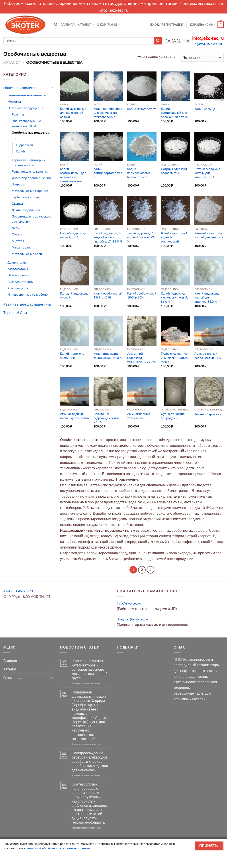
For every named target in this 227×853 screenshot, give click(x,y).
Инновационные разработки (28, 294)
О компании (107, 24)
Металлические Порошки (30, 191)
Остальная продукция (23, 108)
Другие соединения (26, 210)
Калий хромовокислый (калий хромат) (138, 173)
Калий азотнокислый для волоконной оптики (174, 113)
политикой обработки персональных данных (58, 848)
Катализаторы (18, 269)
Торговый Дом (15, 312)
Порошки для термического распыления (31, 218)
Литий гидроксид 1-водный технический (174, 237)
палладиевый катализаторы (197, 665)
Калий (20, 151)
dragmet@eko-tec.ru (132, 619)
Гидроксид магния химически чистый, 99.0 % (174, 358)
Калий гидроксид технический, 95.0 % (108, 356)
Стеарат (18, 234)
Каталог (84, 24)
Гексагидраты (21, 247)
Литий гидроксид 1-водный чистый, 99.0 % (141, 237)
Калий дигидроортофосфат (108, 173)
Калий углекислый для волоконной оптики (73, 113)
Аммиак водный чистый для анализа (74, 416)
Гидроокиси (24, 145)
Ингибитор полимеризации (31, 178)
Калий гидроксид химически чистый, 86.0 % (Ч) (174, 297)
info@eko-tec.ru (114, 10)
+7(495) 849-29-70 (18, 591)
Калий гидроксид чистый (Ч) (72, 356)
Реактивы (18, 114)
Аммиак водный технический (138, 416)
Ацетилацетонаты (20, 281)
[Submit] (158, 41)
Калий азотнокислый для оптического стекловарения (73, 175)
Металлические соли (27, 254)
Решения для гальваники (30, 171)
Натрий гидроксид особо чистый (174, 171)
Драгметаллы (17, 262)
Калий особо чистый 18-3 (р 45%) (108, 295)
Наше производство (19, 88)
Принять (208, 846)
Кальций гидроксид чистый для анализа (208, 235)
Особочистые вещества (30, 132)
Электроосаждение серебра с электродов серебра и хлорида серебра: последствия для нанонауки (90, 761)
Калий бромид (204, 109)
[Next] (150, 570)
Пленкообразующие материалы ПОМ (26, 123)
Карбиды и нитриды (26, 197)
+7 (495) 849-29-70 (207, 44)
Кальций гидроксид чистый (74, 295)
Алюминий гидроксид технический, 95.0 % (141, 358)
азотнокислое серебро (192, 682)
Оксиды (17, 203)
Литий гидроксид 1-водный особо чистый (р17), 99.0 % (108, 237)
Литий (16, 228)
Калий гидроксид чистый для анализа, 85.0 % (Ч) (207, 297)
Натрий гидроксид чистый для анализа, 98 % (207, 173)
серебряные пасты (189, 693)
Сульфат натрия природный (173, 416)
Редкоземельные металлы (27, 95)
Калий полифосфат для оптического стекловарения (108, 113)
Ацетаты (18, 241)
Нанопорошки (18, 275)
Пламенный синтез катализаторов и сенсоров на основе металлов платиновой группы (90, 669)
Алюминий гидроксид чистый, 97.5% (107, 418)
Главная (67, 24)
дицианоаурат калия (190, 676)
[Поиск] (55, 24)
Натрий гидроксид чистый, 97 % (73, 235)
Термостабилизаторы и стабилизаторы (28, 162)
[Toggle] (51, 87)
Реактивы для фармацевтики (27, 304)
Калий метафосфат (141, 109)
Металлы (14, 101)
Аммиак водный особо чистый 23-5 (207, 356)
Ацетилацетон (18, 288)
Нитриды (18, 184)
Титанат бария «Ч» (207, 414)
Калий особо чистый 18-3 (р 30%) (141, 295)
